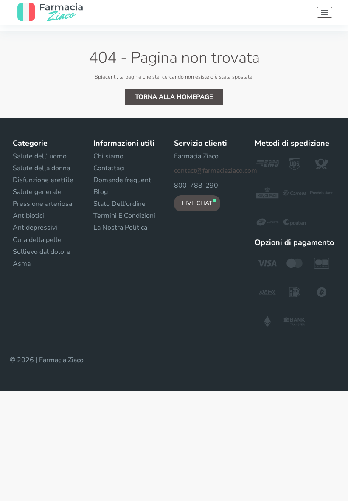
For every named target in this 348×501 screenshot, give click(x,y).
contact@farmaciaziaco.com (215, 170)
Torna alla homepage (174, 97)
